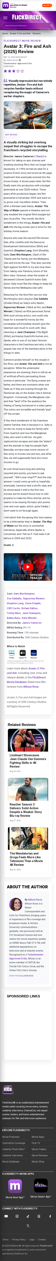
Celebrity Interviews (12, 1155)
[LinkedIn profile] (20, 60)
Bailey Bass (13, 617)
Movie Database (10, 1161)
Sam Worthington (24, 593)
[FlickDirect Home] (28, 17)
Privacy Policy (19, 1239)
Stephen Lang (15, 603)
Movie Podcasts (10, 1136)
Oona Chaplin (33, 603)
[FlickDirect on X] (28, 1226)
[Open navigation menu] (5, 17)
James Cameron (32, 622)
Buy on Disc (11, 135)
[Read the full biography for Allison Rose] (15, 904)
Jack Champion (31, 613)
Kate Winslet (29, 617)
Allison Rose (12, 60)
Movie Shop (38, 1161)
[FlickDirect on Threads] (39, 1216)
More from (21, 976)
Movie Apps (38, 1136)
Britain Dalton (29, 608)
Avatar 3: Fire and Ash (20, 33)
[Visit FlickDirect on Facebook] (50, 1216)
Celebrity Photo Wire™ (13, 1149)
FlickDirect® (46, 1246)
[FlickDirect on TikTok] (28, 1216)
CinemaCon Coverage (13, 1143)
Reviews (37, 33)
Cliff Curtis (13, 608)
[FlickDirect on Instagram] (17, 1216)
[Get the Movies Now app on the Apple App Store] (28, 5)
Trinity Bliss (14, 613)
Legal (31, 1239)
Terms (5, 1239)
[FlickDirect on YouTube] (6, 1216)
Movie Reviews (40, 1155)
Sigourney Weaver (34, 598)
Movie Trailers (39, 1149)
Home (5, 33)
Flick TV (36, 1143)
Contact (42, 1239)
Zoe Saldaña (14, 598)
